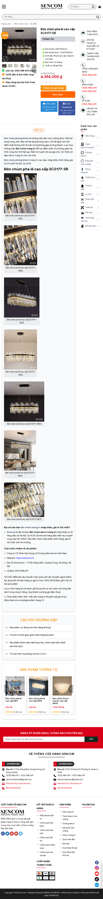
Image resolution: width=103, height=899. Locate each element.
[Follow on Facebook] (3, 834)
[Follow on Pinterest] (12, 834)
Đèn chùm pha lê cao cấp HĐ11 (13, 699)
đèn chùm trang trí (31, 527)
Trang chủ (6, 24)
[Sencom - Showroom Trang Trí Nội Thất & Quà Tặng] (51, 6)
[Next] (33, 45)
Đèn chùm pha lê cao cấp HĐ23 (37, 699)
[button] (4, 6)
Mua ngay (58, 94)
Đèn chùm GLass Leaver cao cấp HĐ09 (61, 701)
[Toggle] (6, 628)
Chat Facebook (66, 108)
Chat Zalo (49, 106)
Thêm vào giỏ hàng (53, 88)
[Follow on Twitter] (7, 834)
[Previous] (5, 45)
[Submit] (93, 6)
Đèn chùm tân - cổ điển (25, 24)
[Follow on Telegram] (21, 834)
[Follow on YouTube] (16, 834)
